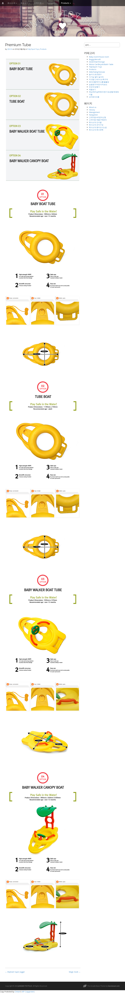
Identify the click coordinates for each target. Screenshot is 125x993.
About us (92, 107)
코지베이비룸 (94, 97)
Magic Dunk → (74, 972)
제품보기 (25, 3)
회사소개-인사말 (95, 122)
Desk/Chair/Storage (97, 62)
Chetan (17, 991)
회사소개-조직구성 (96, 125)
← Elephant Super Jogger (15, 972)
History (92, 110)
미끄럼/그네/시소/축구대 (98, 79)
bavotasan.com (114, 986)
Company (51, 3)
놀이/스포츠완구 (95, 74)
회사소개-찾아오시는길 (98, 127)
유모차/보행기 (94, 87)
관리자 (9, 49)
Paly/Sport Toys (33, 49)
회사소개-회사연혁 (96, 130)
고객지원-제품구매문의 (98, 120)
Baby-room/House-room (99, 57)
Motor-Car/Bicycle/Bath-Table (101, 64)
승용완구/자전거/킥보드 (98, 84)
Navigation (93, 115)
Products (65, 3)
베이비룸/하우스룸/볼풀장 (99, 82)
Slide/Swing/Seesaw (97, 72)
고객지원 (38, 3)
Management (94, 112)
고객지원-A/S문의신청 (97, 117)
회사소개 (11, 3)
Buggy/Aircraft (95, 59)
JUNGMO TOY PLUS (25, 986)
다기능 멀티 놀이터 (96, 77)
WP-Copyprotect (28, 991)
